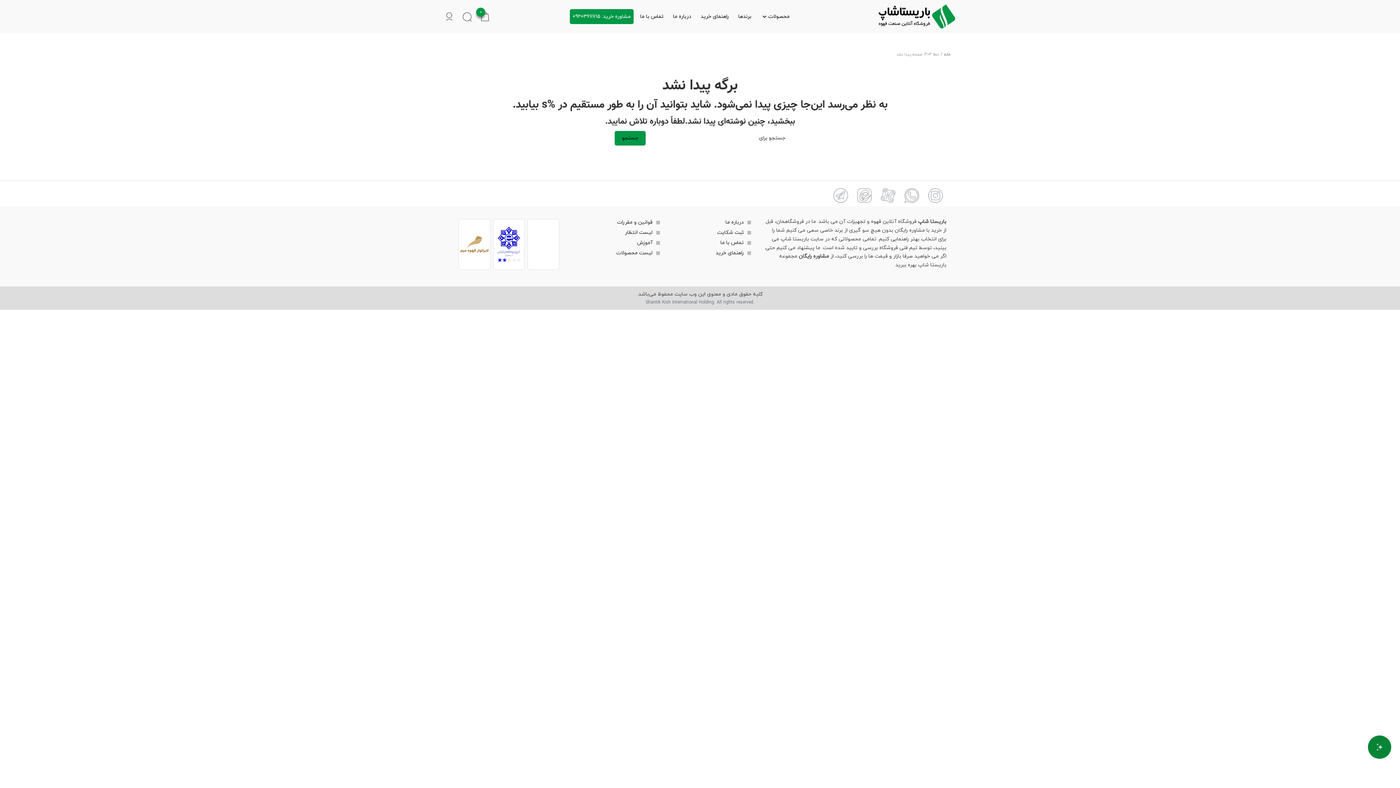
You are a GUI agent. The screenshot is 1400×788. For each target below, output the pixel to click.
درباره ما (682, 16)
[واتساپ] (912, 195)
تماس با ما (652, 16)
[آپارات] (888, 195)
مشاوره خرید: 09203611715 (602, 16)
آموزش (645, 242)
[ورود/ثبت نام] (449, 16)
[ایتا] (864, 195)
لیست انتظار (639, 232)
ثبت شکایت (730, 232)
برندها (744, 16)
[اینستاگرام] (935, 195)
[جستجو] (467, 16)
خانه (947, 54)
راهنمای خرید (715, 16)
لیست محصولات (634, 253)
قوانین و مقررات (635, 222)
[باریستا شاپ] (917, 16)
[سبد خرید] (485, 16)
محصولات (779, 16)
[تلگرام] (840, 195)
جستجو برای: (771, 138)
